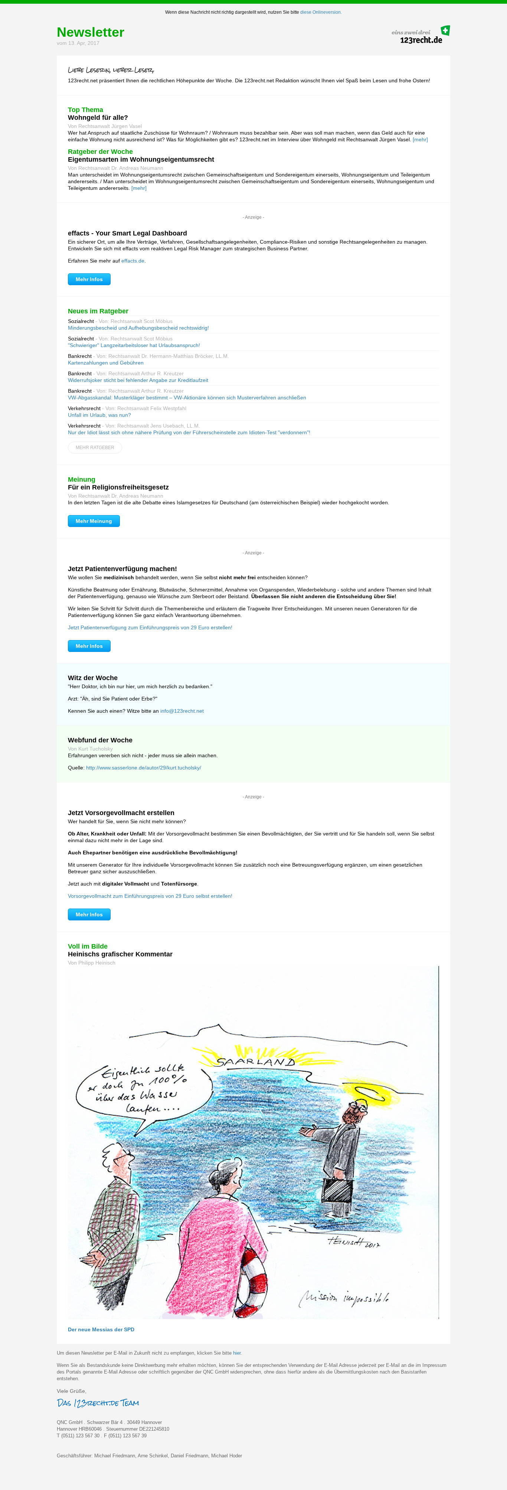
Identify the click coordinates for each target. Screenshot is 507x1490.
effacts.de (132, 261)
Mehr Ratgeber (95, 447)
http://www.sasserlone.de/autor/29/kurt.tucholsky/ (143, 768)
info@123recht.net (182, 711)
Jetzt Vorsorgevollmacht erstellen (121, 813)
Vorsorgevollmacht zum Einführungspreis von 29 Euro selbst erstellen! (150, 896)
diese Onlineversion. (321, 12)
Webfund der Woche (100, 740)
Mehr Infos (89, 279)
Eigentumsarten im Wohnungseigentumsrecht (141, 159)
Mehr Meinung (94, 521)
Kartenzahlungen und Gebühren (106, 363)
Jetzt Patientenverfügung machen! (122, 569)
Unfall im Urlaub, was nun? (99, 415)
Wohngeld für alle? (98, 117)
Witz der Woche (93, 678)
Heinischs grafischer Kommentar (120, 954)
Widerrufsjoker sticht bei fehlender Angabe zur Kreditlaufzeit (138, 380)
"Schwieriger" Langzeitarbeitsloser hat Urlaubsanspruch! (134, 345)
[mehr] (420, 139)
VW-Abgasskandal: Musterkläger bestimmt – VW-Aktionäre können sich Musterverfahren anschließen (187, 397)
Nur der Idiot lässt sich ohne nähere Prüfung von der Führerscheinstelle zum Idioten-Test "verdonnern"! (189, 432)
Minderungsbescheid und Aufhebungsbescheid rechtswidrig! (138, 328)
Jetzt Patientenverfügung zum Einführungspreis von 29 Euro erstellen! (150, 627)
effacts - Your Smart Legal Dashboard (127, 233)
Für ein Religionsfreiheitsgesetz (118, 487)
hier (237, 1353)
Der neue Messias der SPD (101, 1329)
